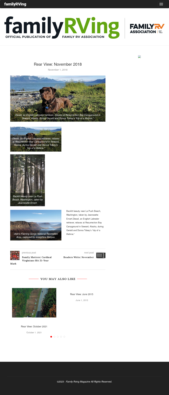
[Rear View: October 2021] (34, 302)
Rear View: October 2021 (34, 326)
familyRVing (15, 4)
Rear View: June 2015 (81, 294)
